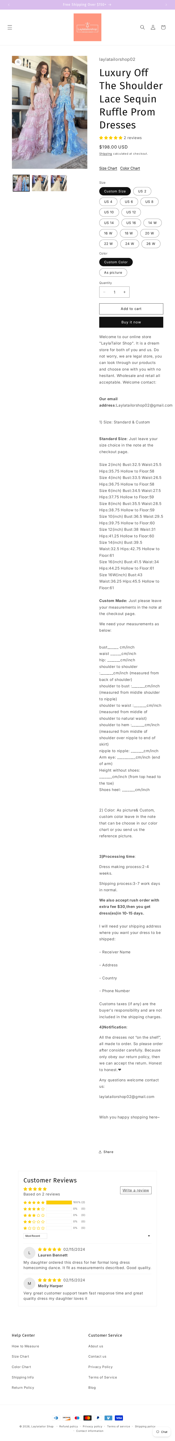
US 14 (109, 223)
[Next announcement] (166, 4)
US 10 (109, 212)
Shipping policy (145, 1426)
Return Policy (23, 1388)
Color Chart (130, 168)
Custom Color (116, 262)
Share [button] (108, 1152)
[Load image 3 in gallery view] (59, 183)
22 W (108, 244)
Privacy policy (92, 1426)
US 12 (131, 212)
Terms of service (118, 1426)
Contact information (90, 1430)
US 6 (129, 202)
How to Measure (25, 1346)
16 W (108, 233)
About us (95, 1346)
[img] (50, 1249)
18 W (129, 233)
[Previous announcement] (8, 4)
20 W (149, 233)
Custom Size (115, 191)
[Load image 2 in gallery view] (40, 183)
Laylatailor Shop (42, 1426)
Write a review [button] (135, 1190)
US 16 (131, 223)
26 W (150, 244)
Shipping (105, 153)
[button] (10, 27)
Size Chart (108, 168)
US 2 (142, 191)
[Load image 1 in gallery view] (21, 183)
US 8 (149, 202)
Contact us (97, 1356)
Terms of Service (102, 1377)
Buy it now (131, 322)
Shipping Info (23, 1377)
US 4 (108, 202)
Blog (92, 1388)
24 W (129, 244)
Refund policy (68, 1426)
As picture (113, 272)
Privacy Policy (100, 1367)
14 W (152, 223)
